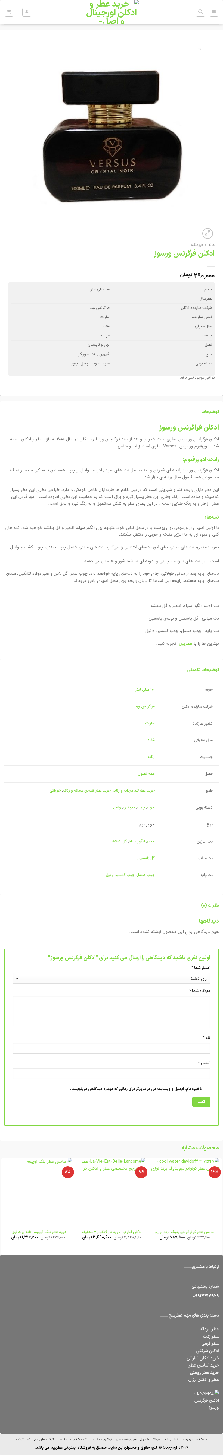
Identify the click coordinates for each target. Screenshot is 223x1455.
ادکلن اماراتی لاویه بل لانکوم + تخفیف (111, 1232)
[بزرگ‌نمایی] (207, 233)
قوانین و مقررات (101, 1439)
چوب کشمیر (125, 875)
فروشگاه (197, 245)
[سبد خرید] (9, 12)
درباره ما (187, 1439)
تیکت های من (44, 1439)
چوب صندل (146, 875)
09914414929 (206, 1296)
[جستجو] (200, 12)
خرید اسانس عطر (203, 1365)
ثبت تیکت (23, 1439)
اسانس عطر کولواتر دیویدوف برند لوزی (185, 1232)
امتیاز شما (200, 968)
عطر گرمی (210, 1343)
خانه (212, 245)
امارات (150, 723)
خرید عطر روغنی (204, 1373)
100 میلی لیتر (145, 690)
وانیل (117, 807)
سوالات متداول (150, 1439)
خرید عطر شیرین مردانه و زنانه (87, 790)
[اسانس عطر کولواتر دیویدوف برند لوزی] (185, 1192)
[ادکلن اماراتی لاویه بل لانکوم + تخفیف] (111, 1192)
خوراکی (55, 790)
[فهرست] (214, 12)
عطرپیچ (185, 643)
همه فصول (146, 774)
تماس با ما (171, 1439)
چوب (141, 807)
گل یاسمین (146, 858)
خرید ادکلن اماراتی (203, 1358)
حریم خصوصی (126, 1439)
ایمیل (204, 1063)
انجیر (151, 841)
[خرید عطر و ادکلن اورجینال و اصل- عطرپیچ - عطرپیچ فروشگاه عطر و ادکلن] (111, 12)
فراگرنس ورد (145, 706)
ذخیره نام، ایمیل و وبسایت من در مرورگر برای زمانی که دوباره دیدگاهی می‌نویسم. (136, 1089)
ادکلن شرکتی (207, 1351)
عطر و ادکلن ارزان (203, 1380)
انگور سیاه (137, 841)
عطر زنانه (211, 1336)
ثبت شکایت (78, 1439)
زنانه (151, 757)
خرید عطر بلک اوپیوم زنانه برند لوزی (38, 1232)
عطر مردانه (209, 1329)
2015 (151, 740)
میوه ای (129, 807)
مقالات (62, 1439)
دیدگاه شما (199, 991)
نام (206, 1038)
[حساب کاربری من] (26, 12)
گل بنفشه (119, 841)
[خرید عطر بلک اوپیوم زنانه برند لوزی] (38, 1192)
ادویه (151, 807)
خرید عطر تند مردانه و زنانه (134, 790)
